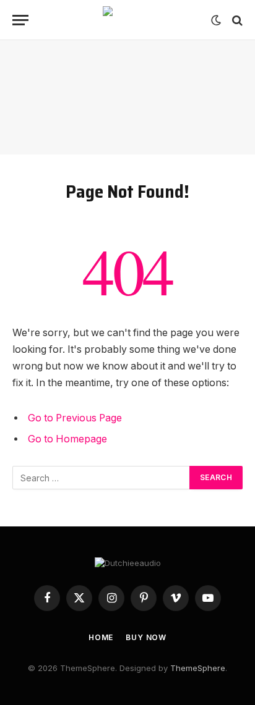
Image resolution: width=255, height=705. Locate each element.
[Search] (236, 20)
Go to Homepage (67, 439)
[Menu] (20, 20)
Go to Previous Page (75, 418)
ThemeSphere (197, 668)
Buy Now (146, 637)
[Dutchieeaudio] (127, 20)
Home (101, 637)
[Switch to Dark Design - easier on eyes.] (216, 20)
